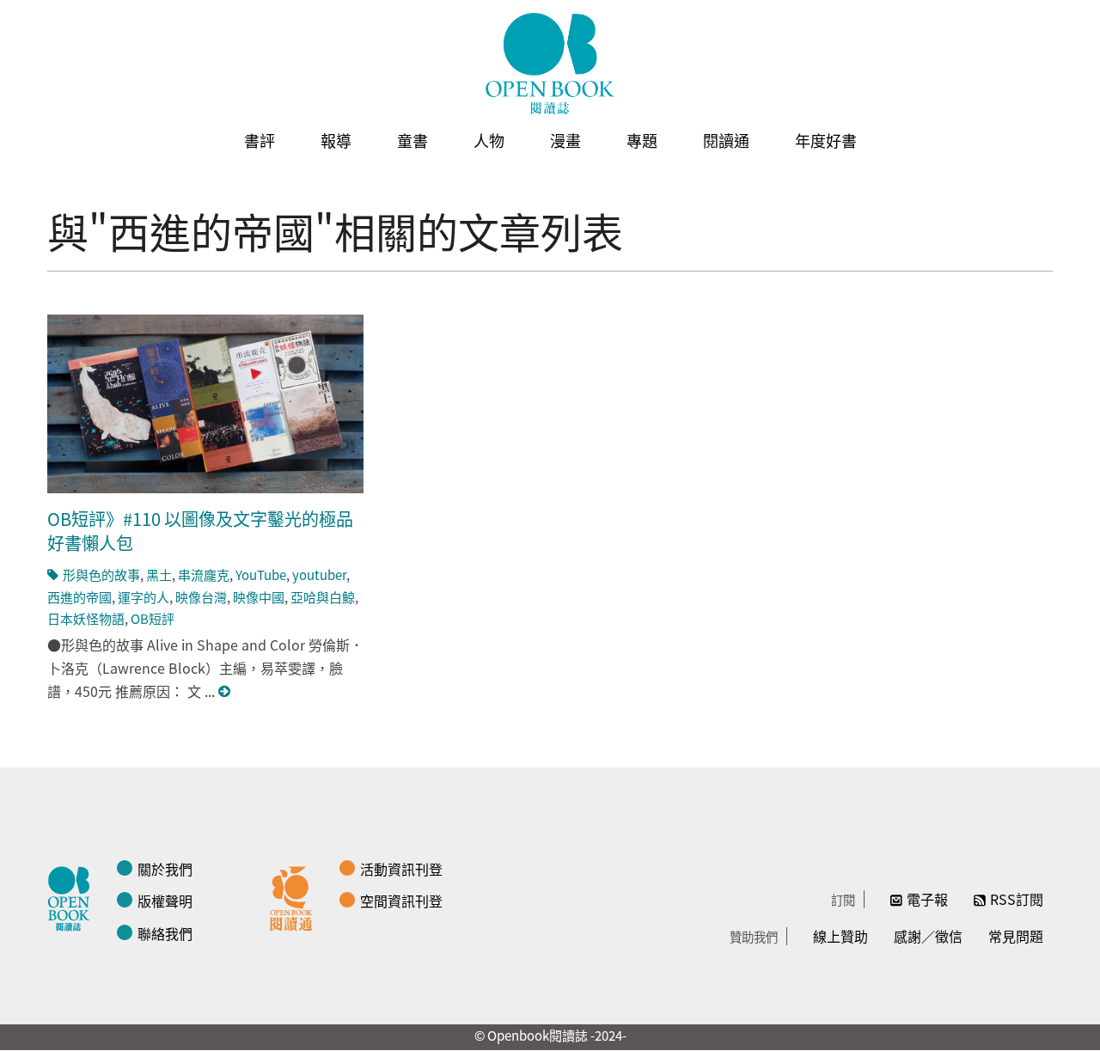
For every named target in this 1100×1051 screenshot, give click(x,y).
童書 (412, 140)
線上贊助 (840, 936)
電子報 (927, 899)
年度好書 (826, 140)
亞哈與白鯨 (322, 597)
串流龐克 (203, 574)
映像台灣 (201, 597)
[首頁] (550, 63)
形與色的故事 (101, 574)
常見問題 (1015, 936)
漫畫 (565, 140)
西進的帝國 (79, 597)
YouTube (260, 574)
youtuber (319, 574)
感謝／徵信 (928, 936)
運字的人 (143, 597)
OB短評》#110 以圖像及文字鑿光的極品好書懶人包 (200, 530)
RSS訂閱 (1016, 899)
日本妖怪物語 (86, 618)
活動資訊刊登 (401, 869)
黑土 (159, 574)
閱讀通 (726, 140)
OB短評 (152, 618)
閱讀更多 (225, 691)
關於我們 (165, 869)
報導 (336, 140)
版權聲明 (165, 900)
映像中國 (258, 597)
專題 (641, 140)
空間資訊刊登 (401, 900)
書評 (259, 140)
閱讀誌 (73, 896)
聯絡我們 (165, 933)
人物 (489, 140)
